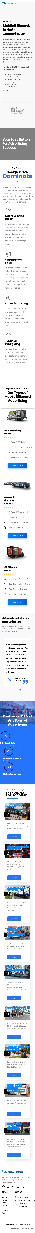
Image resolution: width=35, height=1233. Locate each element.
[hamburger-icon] (15, 9)
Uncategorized (11, 805)
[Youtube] (13, 1186)
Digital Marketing (12, 1047)
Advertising (10, 847)
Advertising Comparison (22, 847)
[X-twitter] (22, 1186)
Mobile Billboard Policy (27, 1228)
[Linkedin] (18, 1186)
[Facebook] (3, 1186)
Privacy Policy (15, 1228)
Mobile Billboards (19, 887)
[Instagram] (8, 1186)
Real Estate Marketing (13, 936)
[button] (15, 690)
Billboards (10, 887)
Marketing (18, 928)
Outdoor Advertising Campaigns (16, 933)
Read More (14, 837)
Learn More (16, 465)
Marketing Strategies (13, 849)
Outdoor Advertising (12, 1049)
